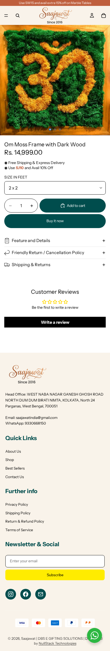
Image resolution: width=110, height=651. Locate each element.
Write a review (55, 322)
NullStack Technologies (57, 643)
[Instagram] (10, 594)
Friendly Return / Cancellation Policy (48, 252)
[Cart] (103, 15)
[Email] (40, 594)
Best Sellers (15, 468)
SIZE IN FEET (15, 177)
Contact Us (14, 477)
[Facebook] (25, 594)
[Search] (17, 15)
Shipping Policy (17, 513)
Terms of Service (19, 530)
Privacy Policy (16, 504)
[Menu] (6, 15)
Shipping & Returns (31, 264)
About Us (13, 451)
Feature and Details (31, 240)
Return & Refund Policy (24, 521)
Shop (9, 459)
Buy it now (55, 220)
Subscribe (55, 575)
